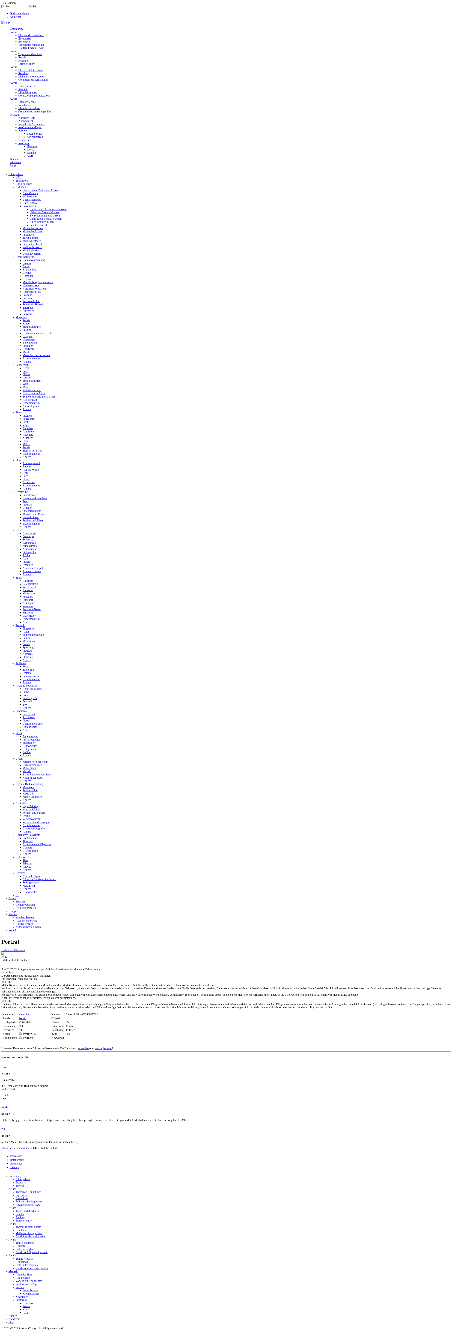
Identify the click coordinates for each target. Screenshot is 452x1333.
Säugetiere (28, 418)
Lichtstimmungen (32, 764)
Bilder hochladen (19, 13)
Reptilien (28, 428)
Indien (26, 561)
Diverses (20, 872)
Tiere (18, 412)
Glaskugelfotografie (34, 828)
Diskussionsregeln (26, 907)
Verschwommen (32, 818)
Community (16, 28)
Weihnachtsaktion (32, 247)
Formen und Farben (34, 812)
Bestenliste (24, 41)
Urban (19, 758)
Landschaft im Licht (34, 393)
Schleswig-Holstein (33, 304)
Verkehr (27, 771)
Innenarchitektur (32, 510)
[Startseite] (5, 22)
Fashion (27, 329)
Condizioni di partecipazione (34, 95)
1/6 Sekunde (30, 196)
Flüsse (26, 374)
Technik (20, 625)
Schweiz (27, 313)
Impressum (16, 1155)
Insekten (27, 415)
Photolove (28, 234)
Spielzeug (28, 647)
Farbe (26, 691)
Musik (26, 352)
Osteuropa (28, 536)
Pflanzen (27, 863)
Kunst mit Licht (31, 809)
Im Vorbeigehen (31, 739)
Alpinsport (28, 602)
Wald (25, 383)
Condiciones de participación (34, 111)
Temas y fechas (26, 101)
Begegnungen (30, 342)
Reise (19, 529)
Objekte (27, 672)
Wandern (28, 606)
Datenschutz (17, 1159)
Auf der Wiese (31, 469)
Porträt (26, 320)
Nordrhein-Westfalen (34, 288)
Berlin (26, 266)
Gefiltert (27, 847)
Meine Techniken (32, 796)
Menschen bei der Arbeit (36, 355)
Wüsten (27, 377)
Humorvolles (30, 745)
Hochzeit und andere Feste (37, 333)
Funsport (27, 596)
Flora (18, 460)
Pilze (25, 475)
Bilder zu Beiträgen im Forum (39, 879)
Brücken (27, 507)
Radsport (28, 590)
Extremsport (29, 615)
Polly (4, 956)
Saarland (27, 294)
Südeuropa (29, 539)
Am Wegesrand (31, 463)
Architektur (22, 491)
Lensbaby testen (32, 253)
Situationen (29, 742)
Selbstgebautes (31, 882)
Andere (27, 361)
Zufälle (27, 752)
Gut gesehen (30, 749)
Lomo (26, 695)
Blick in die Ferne (33, 723)
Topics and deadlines (30, 54)
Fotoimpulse (29, 205)
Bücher (14, 159)
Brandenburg (30, 269)
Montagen (28, 787)
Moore (26, 387)
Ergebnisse (24, 38)
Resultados (24, 105)
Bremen (27, 272)
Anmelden (16, 16)
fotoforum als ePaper (29, 127)
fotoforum (23, 143)
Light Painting (30, 806)
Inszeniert (28, 345)
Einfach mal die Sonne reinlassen (48, 209)
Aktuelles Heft (26, 117)
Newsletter (24, 140)
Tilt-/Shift (28, 841)
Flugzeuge (28, 628)
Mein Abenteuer (32, 240)
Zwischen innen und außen (45, 215)
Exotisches (29, 482)
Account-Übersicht (26, 920)
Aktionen (21, 186)
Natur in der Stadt (32, 777)
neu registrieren (103, 1048)
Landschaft (22, 364)
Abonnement (25, 120)
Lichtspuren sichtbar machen (46, 218)
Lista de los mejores (29, 108)
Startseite (6, 1148)
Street (19, 733)
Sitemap (14, 1167)
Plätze (26, 720)
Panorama (21, 710)
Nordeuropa (29, 533)
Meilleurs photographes (31, 76)
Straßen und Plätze (33, 520)
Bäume (27, 466)
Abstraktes (21, 803)
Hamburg (28, 275)
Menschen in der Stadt (35, 761)
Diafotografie (30, 698)
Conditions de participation (33, 79)
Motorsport (29, 593)
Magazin (15, 114)
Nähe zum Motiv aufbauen (45, 212)
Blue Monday (30, 193)
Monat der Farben (33, 231)
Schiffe (27, 637)
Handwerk (28, 348)
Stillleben (21, 663)
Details (26, 441)
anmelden (83, 1048)
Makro (26, 444)
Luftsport (28, 599)
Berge (26, 367)
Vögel (26, 425)
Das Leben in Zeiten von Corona (41, 190)
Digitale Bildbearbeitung (29, 784)
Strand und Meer (32, 380)
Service (22, 130)
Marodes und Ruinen (34, 514)
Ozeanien (28, 564)
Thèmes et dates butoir (30, 70)
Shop (13, 165)
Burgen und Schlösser (35, 498)
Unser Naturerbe (25, 256)
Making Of (29, 885)
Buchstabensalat (32, 199)
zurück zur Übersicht (13, 950)
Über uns (32, 146)
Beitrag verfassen (25, 904)
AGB (30, 155)
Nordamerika (30, 548)
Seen (25, 371)
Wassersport (29, 587)
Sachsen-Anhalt (31, 301)
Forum (12, 898)
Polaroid (27, 701)
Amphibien (29, 431)
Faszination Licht (32, 244)
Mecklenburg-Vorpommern (38, 282)
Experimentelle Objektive (37, 844)
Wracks (27, 866)
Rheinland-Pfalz (32, 291)
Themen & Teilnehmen (31, 35)
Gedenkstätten (30, 517)
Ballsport (28, 580)
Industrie (27, 504)
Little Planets (30, 726)
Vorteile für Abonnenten (31, 124)
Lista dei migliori (27, 92)
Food (25, 666)
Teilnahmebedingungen (31, 44)
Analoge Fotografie (26, 685)
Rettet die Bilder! (32, 688)
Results (22, 57)
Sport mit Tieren (32, 609)
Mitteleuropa (30, 545)
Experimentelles (31, 358)
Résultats (23, 73)
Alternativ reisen (32, 571)
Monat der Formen (33, 228)
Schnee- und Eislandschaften (39, 396)
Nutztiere (28, 437)
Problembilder (30, 790)
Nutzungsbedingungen (28, 926)
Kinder (26, 323)
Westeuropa (29, 542)
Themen (20, 901)
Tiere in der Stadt (32, 450)
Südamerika (29, 552)
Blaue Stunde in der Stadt (37, 774)
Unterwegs (29, 339)
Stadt (25, 501)
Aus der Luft (30, 399)
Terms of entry (26, 63)
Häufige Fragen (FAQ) (31, 47)
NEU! (19, 177)
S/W (25, 704)
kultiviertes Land (32, 390)
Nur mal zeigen (31, 876)
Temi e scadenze (27, 86)
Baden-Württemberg (34, 259)
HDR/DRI (28, 793)
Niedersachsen (31, 285)
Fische (26, 421)
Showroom (22, 180)
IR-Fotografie (30, 850)
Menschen (21, 317)
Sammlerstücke (31, 676)
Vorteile (12, 930)
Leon (4, 1067)
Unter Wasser (23, 857)
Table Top (28, 669)
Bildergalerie (15, 174)
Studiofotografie (32, 326)
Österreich (28, 310)
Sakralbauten (30, 495)
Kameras (27, 653)
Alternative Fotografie (28, 834)
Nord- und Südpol (33, 568)
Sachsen (27, 298)
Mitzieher (28, 612)
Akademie (15, 162)
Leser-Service (34, 133)
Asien (26, 558)
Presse (30, 149)
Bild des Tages (24, 183)
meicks (4, 1107)
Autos (26, 631)
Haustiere (28, 434)
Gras (25, 472)
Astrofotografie (31, 406)
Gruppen (27, 336)
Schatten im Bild (39, 225)
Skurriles (27, 656)
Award (13, 32)
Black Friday (30, 202)
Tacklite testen (30, 237)
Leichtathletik (30, 583)
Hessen (27, 279)
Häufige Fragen (24, 923)
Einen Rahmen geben (42, 221)
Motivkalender (31, 250)
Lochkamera (30, 837)
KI (17, 895)
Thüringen (28, 307)
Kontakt (31, 152)
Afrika (26, 555)
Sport (19, 577)
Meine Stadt (29, 768)
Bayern (27, 263)
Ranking (23, 60)
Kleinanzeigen (35, 136)
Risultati (23, 89)
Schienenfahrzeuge (33, 634)
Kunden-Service (25, 917)
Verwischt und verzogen (36, 822)
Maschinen (29, 641)
